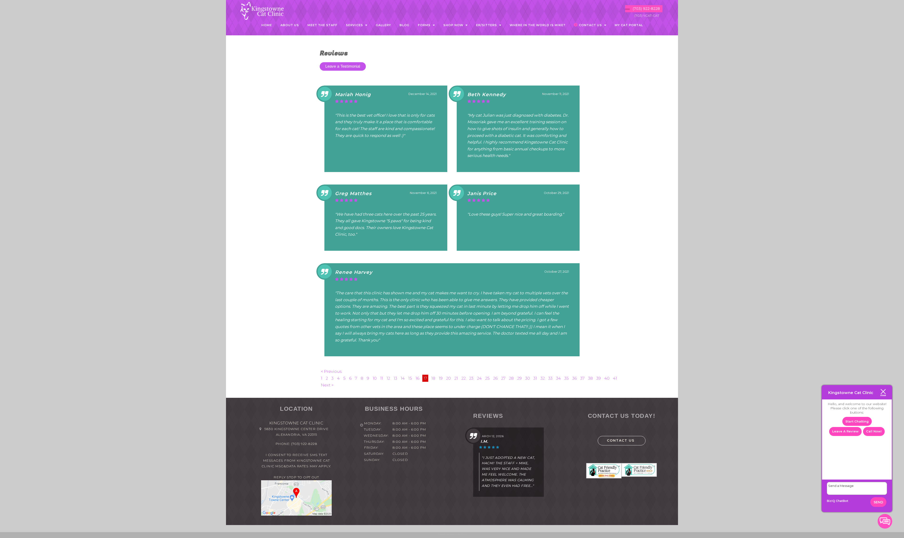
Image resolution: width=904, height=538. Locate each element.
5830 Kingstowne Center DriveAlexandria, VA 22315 (296, 432)
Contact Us (620, 440)
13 (395, 378)
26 (495, 378)
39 (598, 378)
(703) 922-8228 (304, 444)
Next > (327, 385)
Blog (404, 25)
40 (606, 378)
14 (403, 378)
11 (381, 378)
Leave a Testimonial (342, 66)
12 (388, 378)
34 (558, 378)
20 (448, 378)
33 (550, 378)
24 (479, 378)
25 (487, 378)
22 (463, 378)
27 (503, 378)
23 (471, 378)
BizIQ (831, 501)
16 (417, 378)
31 (535, 378)
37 (582, 378)
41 (615, 378)
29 (519, 378)
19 (441, 378)
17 (425, 378)
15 (410, 378)
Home (266, 25)
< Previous (331, 371)
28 (511, 378)
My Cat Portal (629, 25)
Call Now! (874, 431)
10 (375, 378)
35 (566, 378)
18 (433, 378)
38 (590, 378)
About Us (289, 25)
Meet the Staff (322, 25)
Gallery (383, 25)
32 (543, 378)
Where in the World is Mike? (537, 25)
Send (878, 502)
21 (456, 378)
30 (527, 378)
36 (574, 378)
